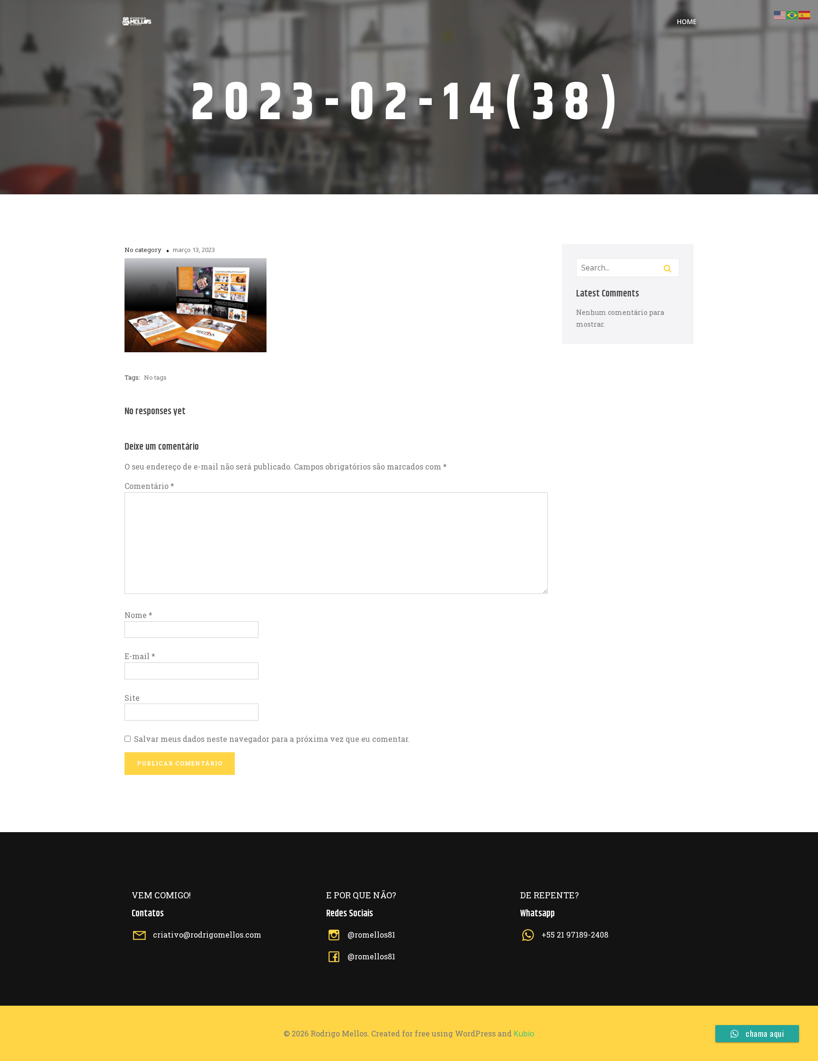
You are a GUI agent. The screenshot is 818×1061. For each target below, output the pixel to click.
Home (687, 21)
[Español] (805, 14)
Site (132, 698)
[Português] (792, 14)
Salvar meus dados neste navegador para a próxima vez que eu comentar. (272, 739)
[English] (780, 14)
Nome (138, 615)
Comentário (149, 486)
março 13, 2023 (194, 249)
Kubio (524, 1033)
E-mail (139, 656)
